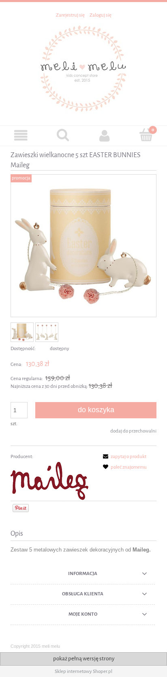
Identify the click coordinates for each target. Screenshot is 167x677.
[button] (21, 135)
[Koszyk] (146, 135)
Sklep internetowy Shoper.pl (83, 671)
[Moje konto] (104, 135)
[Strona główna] (83, 68)
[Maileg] (51, 481)
